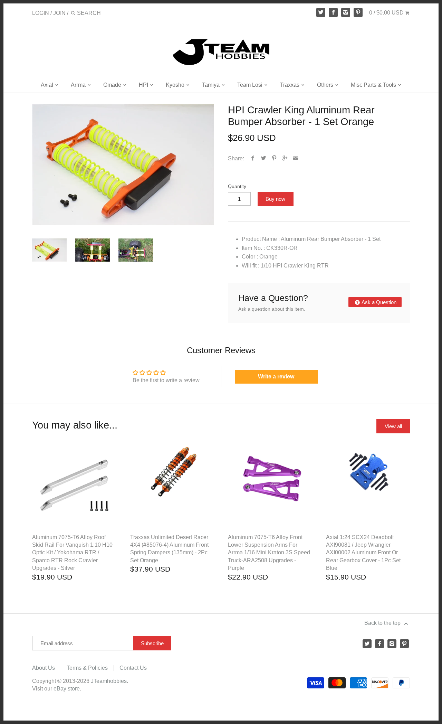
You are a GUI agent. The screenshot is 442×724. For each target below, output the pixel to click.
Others (326, 85)
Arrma (79, 85)
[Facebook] (333, 12)
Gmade (113, 85)
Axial (48, 85)
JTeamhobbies (109, 681)
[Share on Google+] (285, 158)
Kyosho (176, 85)
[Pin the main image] (274, 158)
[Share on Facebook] (253, 158)
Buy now (275, 199)
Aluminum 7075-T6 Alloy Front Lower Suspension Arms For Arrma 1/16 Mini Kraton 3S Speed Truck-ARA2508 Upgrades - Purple (269, 552)
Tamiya (211, 85)
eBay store (67, 689)
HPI (144, 85)
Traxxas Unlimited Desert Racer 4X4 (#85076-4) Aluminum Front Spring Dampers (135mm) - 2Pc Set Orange (169, 548)
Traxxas (290, 85)
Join (59, 13)
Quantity (237, 186)
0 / (386, 13)
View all (393, 426)
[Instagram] (345, 12)
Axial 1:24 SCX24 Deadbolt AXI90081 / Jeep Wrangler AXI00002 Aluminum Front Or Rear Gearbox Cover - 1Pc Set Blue (363, 552)
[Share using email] (295, 158)
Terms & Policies (87, 668)
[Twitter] (320, 12)
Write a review (276, 376)
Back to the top (383, 623)
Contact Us (133, 668)
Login (40, 13)
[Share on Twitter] (263, 158)
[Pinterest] (358, 12)
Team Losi (250, 85)
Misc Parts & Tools (374, 85)
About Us (43, 668)
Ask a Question (378, 302)
